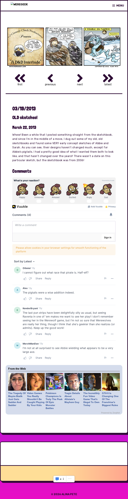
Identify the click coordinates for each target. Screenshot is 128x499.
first (20, 84)
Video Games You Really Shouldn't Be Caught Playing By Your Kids (35, 399)
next (80, 84)
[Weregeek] (19, 6)
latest (108, 84)
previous (50, 84)
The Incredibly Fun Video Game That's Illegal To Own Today (91, 399)
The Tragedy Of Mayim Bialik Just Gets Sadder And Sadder (17, 399)
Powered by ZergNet (110, 413)
